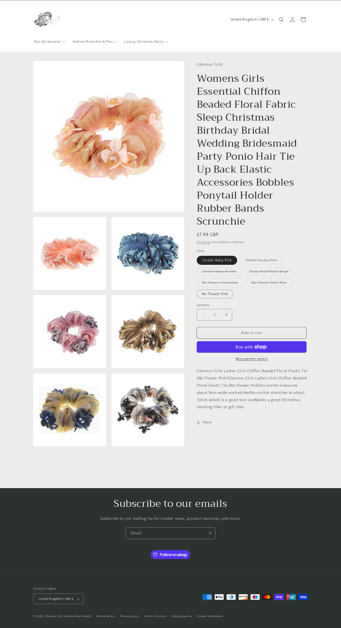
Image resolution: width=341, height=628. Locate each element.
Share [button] (207, 422)
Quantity (203, 305)
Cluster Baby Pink (217, 260)
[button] (281, 19)
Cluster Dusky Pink (263, 261)
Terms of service (155, 616)
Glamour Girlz (54, 616)
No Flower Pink (215, 294)
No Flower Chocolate (223, 283)
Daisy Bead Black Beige (271, 272)
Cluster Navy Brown (222, 272)
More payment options (252, 358)
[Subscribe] (209, 533)
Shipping (203, 242)
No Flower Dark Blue (271, 283)
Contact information (210, 616)
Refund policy (105, 616)
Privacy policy (129, 616)
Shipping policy (181, 616)
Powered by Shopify (77, 616)
